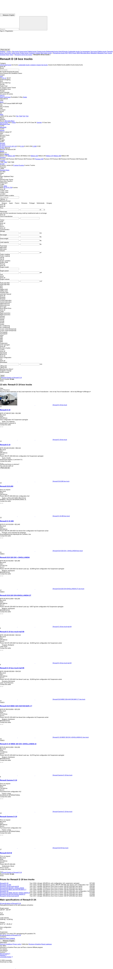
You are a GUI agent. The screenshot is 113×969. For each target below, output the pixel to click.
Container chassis (34, 53)
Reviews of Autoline (35, 944)
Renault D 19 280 (7, 521)
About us (3, 938)
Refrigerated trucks (52, 51)
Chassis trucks (41, 51)
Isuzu (74, 53)
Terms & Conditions (6, 944)
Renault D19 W (6, 853)
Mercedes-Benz (85, 53)
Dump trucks (23, 51)
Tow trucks (93, 51)
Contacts (12, 938)
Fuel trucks (7, 53)
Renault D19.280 (6, 486)
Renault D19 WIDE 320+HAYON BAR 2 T (16, 706)
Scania (110, 53)
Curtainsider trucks (74, 51)
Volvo (11, 54)
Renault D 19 (5, 410)
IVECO (70, 53)
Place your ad (5, 468)
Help (7, 938)
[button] (56, 40)
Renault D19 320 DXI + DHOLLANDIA (15, 557)
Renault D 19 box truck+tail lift (12, 632)
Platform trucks (102, 51)
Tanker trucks (15, 53)
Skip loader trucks (46, 53)
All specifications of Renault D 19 (10, 903)
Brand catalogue (46, 944)
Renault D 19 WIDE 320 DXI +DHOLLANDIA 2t (18, 744)
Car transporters (85, 51)
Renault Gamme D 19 (8, 780)
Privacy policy (17, 944)
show (2, 376)
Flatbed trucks (31, 51)
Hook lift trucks (63, 51)
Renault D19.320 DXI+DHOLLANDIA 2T (15, 595)
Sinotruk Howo (4, 54)
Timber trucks (24, 53)
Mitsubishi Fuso (102, 53)
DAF (66, 53)
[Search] (33, 23)
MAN (78, 53)
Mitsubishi (94, 53)
